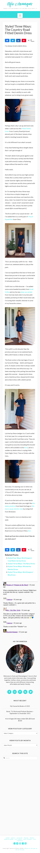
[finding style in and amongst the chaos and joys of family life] (20, 5)
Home (8, 838)
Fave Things (27, 839)
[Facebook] (14, 843)
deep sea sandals (26, 292)
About (13, 838)
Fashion (20, 838)
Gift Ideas (18, 839)
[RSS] (25, 843)
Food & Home (8, 839)
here (26, 447)
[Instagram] (20, 843)
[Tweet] (13, 40)
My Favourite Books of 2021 (20, 706)
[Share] (7, 40)
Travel (26, 838)
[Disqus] (20, 607)
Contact (20, 840)
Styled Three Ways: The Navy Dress (21, 564)
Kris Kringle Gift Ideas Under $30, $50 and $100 (20, 720)
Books (32, 838)
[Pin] (24, 40)
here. (29, 531)
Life (34, 839)
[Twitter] (17, 843)
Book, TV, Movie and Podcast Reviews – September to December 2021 (20, 712)
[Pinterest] (23, 843)
